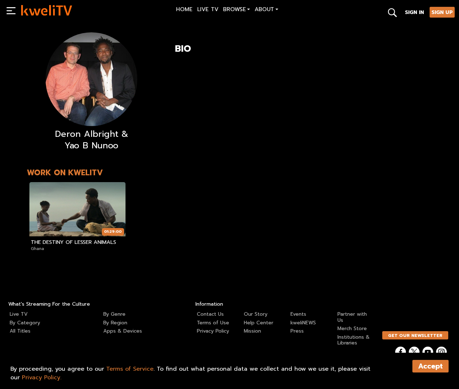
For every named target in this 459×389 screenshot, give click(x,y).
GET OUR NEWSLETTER (415, 335)
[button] (236, 10)
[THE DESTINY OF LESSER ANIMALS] (77, 209)
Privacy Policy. (41, 377)
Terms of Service (129, 369)
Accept (430, 366)
